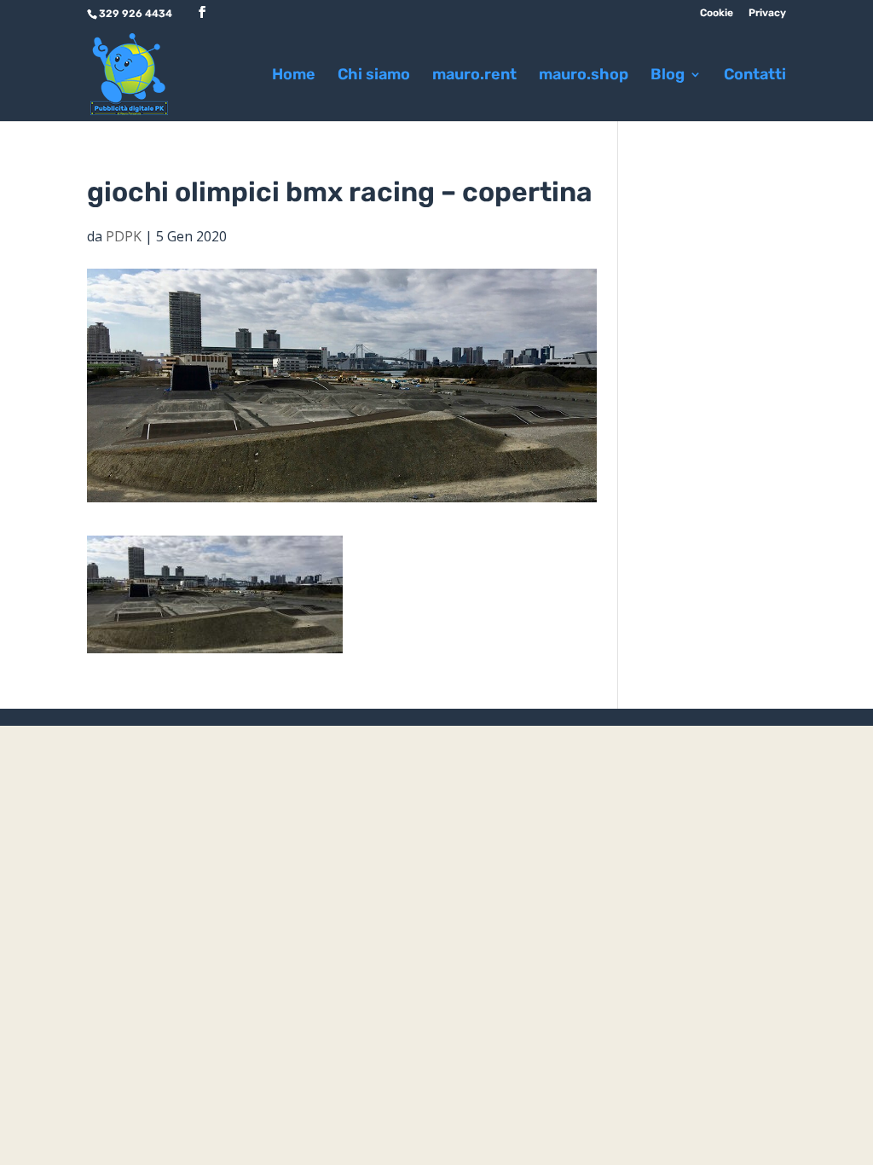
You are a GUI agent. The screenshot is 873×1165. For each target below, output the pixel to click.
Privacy (767, 13)
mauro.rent (474, 76)
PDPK (124, 236)
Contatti (755, 76)
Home (293, 76)
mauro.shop (583, 76)
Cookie (716, 13)
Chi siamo (374, 76)
